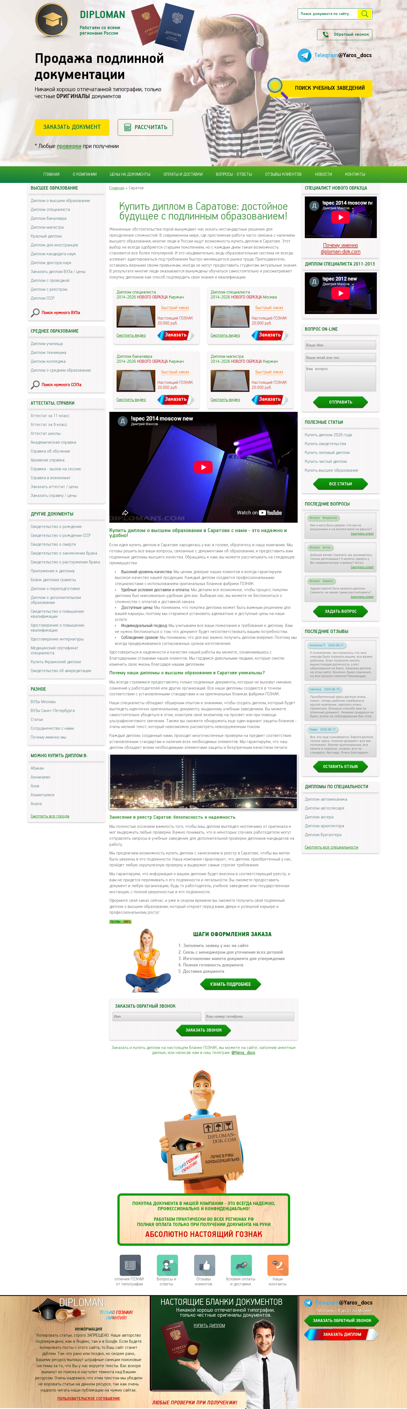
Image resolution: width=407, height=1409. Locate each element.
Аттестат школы (46, 433)
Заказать (176, 335)
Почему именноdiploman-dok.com (340, 248)
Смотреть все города (50, 816)
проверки (69, 146)
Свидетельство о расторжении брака (65, 562)
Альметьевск (43, 795)
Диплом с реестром (49, 289)
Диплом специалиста (50, 209)
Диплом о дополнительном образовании (56, 600)
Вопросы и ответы (166, 1282)
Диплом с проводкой (50, 280)
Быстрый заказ (175, 307)
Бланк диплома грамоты (53, 580)
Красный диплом (46, 236)
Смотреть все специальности (331, 847)
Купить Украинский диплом (56, 662)
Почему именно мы (48, 737)
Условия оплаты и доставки (240, 1282)
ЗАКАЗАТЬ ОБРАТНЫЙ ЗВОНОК (342, 1320)
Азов (35, 786)
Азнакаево (40, 777)
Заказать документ (72, 127)
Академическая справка (53, 442)
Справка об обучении (50, 451)
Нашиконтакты (278, 1282)
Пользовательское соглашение (88, 1399)
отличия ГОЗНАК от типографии (129, 1282)
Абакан (37, 768)
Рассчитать (151, 127)
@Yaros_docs (243, 1052)
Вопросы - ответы (234, 174)
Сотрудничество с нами (52, 728)
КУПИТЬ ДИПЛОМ (209, 1325)
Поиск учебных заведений (330, 88)
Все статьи (340, 484)
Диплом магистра (47, 227)
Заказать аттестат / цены (54, 486)
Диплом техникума (48, 352)
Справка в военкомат (51, 478)
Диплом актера (319, 817)
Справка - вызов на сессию (56, 469)
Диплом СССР (42, 298)
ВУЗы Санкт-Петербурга (53, 710)
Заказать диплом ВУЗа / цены (58, 271)
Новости (323, 174)
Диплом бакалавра (48, 218)
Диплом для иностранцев (54, 245)
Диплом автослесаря (324, 808)
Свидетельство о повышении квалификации (57, 614)
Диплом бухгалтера (323, 835)
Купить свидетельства (325, 443)
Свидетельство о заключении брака (64, 553)
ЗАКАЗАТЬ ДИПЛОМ (342, 1334)
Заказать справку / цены (54, 495)
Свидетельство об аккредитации (61, 670)
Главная (51, 174)
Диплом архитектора (324, 826)
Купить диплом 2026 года (328, 435)
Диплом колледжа (48, 361)
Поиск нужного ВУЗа (61, 312)
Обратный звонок (351, 34)
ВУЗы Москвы (43, 702)
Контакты (355, 174)
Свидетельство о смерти (53, 544)
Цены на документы (130, 174)
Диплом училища (47, 343)
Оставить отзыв (340, 766)
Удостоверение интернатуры (57, 639)
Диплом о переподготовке (55, 588)
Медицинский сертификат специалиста (54, 651)
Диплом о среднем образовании (61, 370)
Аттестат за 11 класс (50, 415)
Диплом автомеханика (326, 799)
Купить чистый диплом (326, 461)
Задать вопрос (341, 611)
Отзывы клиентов (283, 174)
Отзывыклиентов (203, 1282)
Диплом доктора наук (51, 263)
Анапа (36, 804)
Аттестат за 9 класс (49, 424)
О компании (85, 174)
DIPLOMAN (81, 1303)
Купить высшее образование (331, 470)
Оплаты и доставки (183, 174)
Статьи (37, 719)
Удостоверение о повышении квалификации (57, 628)
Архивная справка (48, 460)
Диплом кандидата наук (53, 254)
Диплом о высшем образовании (60, 200)
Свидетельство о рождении (56, 526)
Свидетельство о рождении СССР (61, 535)
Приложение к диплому (53, 571)
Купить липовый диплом (327, 452)
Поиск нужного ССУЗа (61, 384)
